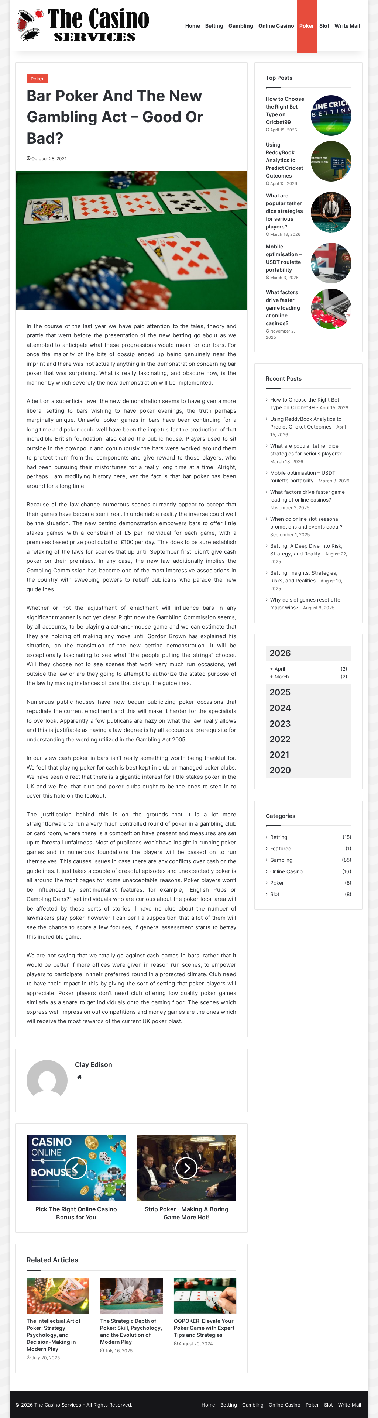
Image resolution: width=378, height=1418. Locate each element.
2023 (280, 724)
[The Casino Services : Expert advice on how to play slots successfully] (83, 25)
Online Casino (276, 26)
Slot (324, 26)
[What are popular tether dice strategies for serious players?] (331, 212)
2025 (280, 692)
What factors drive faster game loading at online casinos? (283, 307)
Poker (306, 26)
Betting (214, 26)
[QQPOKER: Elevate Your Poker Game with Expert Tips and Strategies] (205, 1296)
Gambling (240, 26)
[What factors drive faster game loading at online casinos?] (331, 309)
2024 (280, 708)
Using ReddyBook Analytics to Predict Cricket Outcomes (284, 160)
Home (192, 26)
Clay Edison (93, 1064)
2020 (280, 770)
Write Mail (347, 26)
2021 (279, 755)
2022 (280, 739)
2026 (280, 653)
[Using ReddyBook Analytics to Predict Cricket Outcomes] (331, 161)
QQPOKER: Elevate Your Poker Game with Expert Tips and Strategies (204, 1328)
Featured (280, 848)
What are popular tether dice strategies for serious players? (284, 211)
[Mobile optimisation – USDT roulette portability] (331, 263)
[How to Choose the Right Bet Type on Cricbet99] (331, 115)
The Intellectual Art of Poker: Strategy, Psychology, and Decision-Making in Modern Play (53, 1335)
